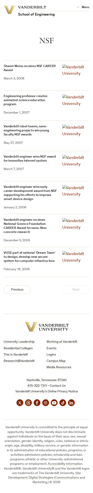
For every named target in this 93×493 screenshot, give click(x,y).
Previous (17, 289)
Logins (51, 354)
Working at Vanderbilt (61, 342)
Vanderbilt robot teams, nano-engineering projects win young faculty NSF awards (26, 130)
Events (51, 348)
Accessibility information (65, 464)
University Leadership (19, 342)
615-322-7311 (37, 386)
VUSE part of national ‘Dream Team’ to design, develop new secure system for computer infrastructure (30, 257)
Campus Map (55, 361)
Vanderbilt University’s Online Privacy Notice (46, 391)
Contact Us (58, 386)
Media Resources (58, 367)
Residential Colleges (18, 348)
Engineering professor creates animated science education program (25, 100)
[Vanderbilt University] (46, 327)
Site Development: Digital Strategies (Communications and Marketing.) (46, 478)
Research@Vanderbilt (19, 361)
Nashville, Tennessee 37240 (47, 380)
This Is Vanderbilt (16, 354)
